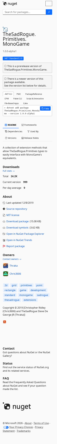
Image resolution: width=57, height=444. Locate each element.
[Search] (49, 12)
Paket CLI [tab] (17, 98)
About (28, 423)
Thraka (14, 265)
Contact (9, 348)
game (23, 290)
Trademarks (24, 431)
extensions (30, 300)
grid (14, 285)
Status (7, 363)
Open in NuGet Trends (19, 240)
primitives (26, 285)
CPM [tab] (7, 98)
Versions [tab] (11, 137)
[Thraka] (5, 265)
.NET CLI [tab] (8, 94)
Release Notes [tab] (31, 137)
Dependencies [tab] (14, 131)
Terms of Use (41, 423)
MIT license (12, 215)
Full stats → (9, 170)
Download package (17, 221)
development (38, 290)
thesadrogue (12, 300)
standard (10, 295)
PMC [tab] (19, 94)
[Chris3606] (5, 273)
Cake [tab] (25, 103)
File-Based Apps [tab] (12, 103)
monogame (26, 295)
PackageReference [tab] (33, 94)
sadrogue (42, 295)
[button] (45, 108)
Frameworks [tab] (30, 124)
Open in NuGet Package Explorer (25, 233)
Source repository (16, 209)
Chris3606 (15, 273)
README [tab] (11, 124)
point (39, 285)
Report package (15, 246)
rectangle (10, 290)
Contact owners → (12, 259)
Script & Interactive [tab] (35, 98)
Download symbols (17, 227)
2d (6, 285)
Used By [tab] (34, 131)
